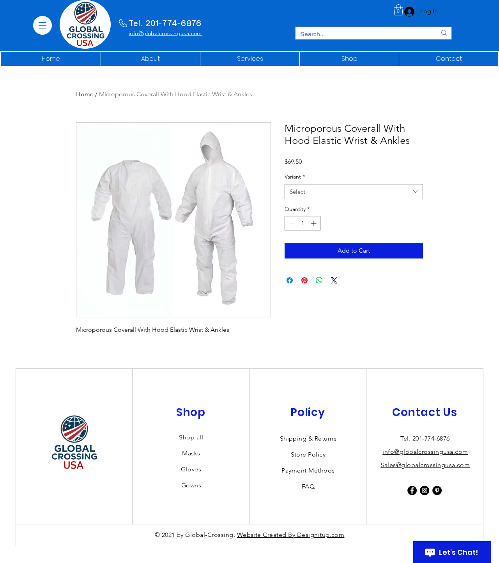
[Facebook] (412, 490)
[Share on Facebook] (289, 280)
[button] (42, 25)
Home (85, 94)
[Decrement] (291, 223)
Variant (295, 176)
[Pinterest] (437, 490)
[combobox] (354, 191)
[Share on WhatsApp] (319, 280)
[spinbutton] (303, 223)
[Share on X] (334, 280)
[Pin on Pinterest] (304, 280)
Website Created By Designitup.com (291, 534)
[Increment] (314, 223)
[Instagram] (424, 490)
